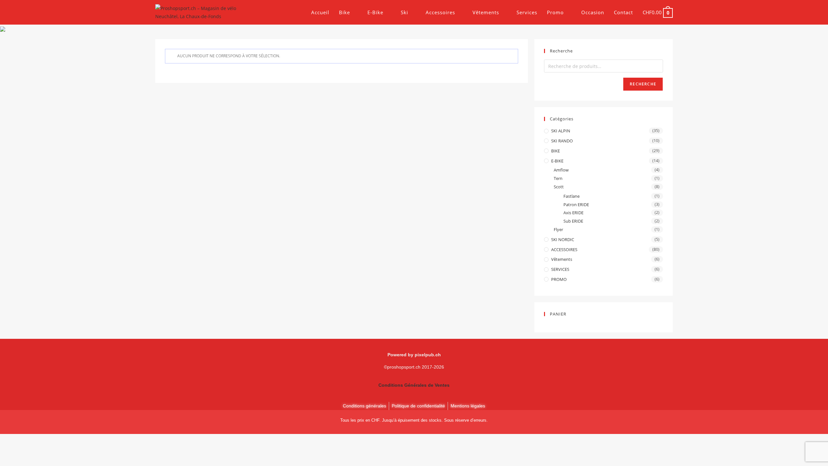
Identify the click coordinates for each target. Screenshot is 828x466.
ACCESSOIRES (564, 249)
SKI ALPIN (560, 131)
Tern (558, 178)
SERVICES (560, 269)
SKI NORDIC (562, 239)
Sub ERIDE (573, 221)
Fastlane (571, 196)
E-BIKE (557, 161)
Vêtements (561, 259)
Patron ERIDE (576, 204)
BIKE (555, 151)
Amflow (561, 170)
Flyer (558, 229)
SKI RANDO (562, 141)
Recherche (643, 84)
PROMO (559, 279)
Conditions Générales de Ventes (414, 385)
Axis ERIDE (573, 213)
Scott (559, 187)
